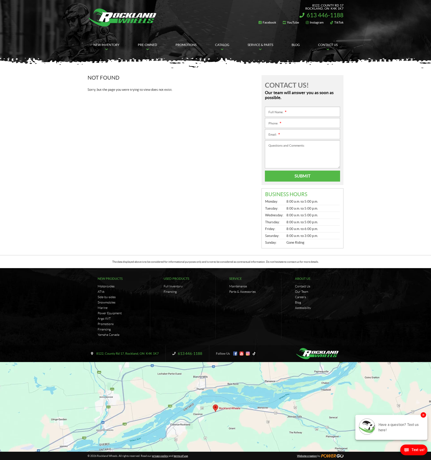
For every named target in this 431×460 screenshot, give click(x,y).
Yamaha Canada (108, 334)
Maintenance (238, 286)
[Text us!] (414, 451)
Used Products (176, 278)
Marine (103, 308)
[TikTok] (254, 354)
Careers (300, 297)
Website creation (307, 455)
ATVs (101, 291)
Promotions (106, 324)
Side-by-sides (107, 297)
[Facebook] (235, 354)
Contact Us (302, 286)
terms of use (181, 455)
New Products (110, 278)
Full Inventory (173, 286)
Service (235, 278)
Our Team (301, 291)
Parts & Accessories (242, 291)
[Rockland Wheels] (123, 17)
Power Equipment (110, 313)
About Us (302, 278)
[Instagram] (248, 354)
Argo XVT (104, 318)
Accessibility (303, 308)
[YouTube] (242, 354)
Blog (298, 302)
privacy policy (160, 455)
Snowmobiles (106, 302)
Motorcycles (106, 286)
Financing (104, 329)
